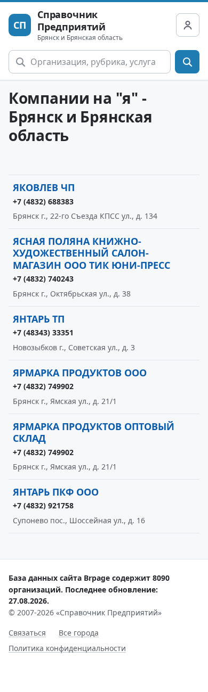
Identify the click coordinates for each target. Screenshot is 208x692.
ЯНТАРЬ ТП (39, 318)
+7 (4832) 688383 (43, 201)
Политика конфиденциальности (67, 648)
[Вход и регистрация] (187, 25)
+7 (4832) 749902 (43, 386)
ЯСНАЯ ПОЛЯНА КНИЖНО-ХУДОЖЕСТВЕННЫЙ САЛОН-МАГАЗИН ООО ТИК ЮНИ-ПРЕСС (91, 253)
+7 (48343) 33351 (43, 332)
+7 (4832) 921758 (43, 505)
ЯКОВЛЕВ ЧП (44, 187)
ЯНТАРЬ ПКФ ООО (56, 491)
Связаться (27, 633)
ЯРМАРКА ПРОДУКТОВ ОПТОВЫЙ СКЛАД (93, 432)
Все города (79, 633)
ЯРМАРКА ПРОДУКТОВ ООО (80, 372)
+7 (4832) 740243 (43, 279)
